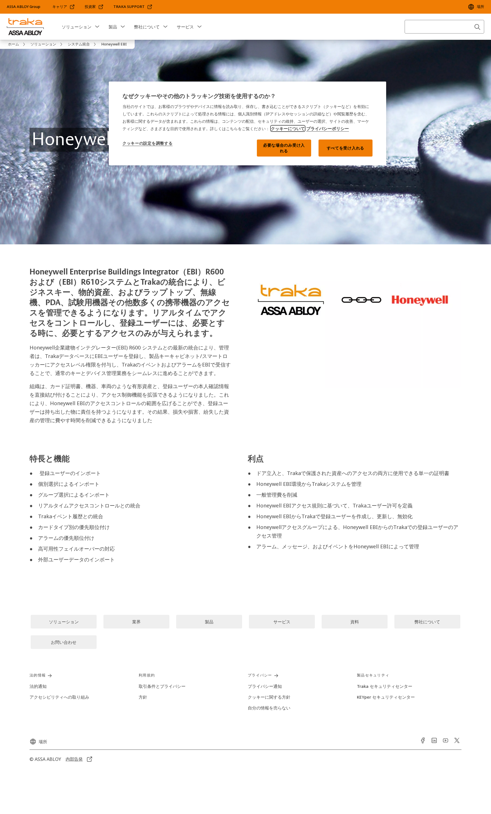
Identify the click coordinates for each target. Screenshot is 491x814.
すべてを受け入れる (345, 148)
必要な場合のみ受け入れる (284, 147)
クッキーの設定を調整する (147, 143)
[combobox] (444, 27)
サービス (185, 27)
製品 (113, 27)
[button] (97, 26)
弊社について (147, 27)
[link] (63, 7)
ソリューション (76, 27)
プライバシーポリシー (327, 128)
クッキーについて (288, 128)
